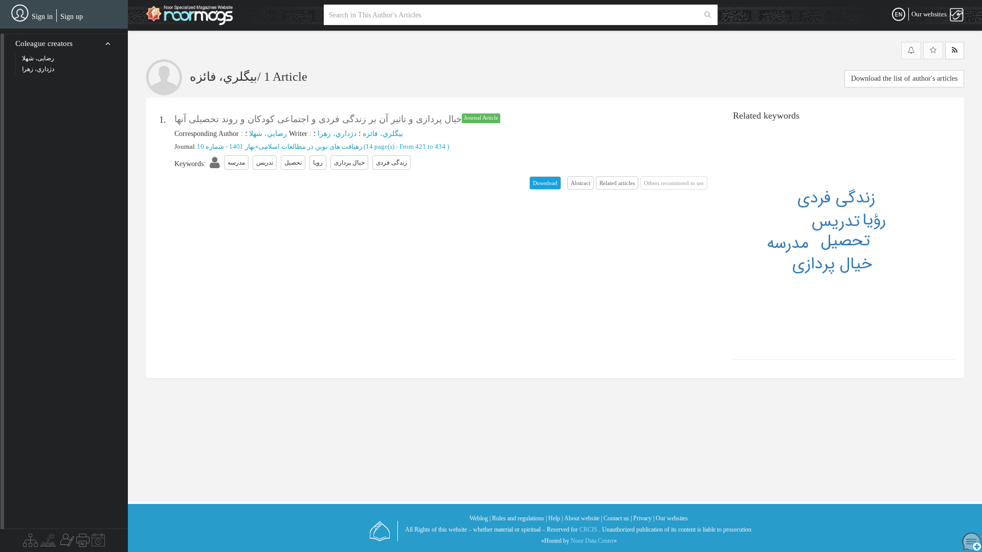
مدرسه (788, 244)
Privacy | (643, 518)
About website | (583, 518)
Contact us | (618, 518)
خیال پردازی (832, 264)
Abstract (580, 183)
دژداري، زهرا (337, 133)
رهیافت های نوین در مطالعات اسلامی (310, 146)
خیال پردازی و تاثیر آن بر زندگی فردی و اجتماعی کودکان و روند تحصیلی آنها (318, 119)
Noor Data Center (592, 540)
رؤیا (874, 220)
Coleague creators (44, 43)
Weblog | (480, 518)
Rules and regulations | (519, 518)
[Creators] (66, 543)
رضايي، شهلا (268, 133)
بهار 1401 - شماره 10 (226, 146)
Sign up (71, 16)
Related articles (617, 183)
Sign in (42, 16)
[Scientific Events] (98, 543)
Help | (555, 518)
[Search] (708, 15)
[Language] (898, 15)
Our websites (672, 518)
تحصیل (845, 241)
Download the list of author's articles (904, 78)
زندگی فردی (836, 198)
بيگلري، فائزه (383, 133)
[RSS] (954, 50)
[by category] (30, 543)
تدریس (836, 222)
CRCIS (588, 529)
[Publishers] (83, 543)
